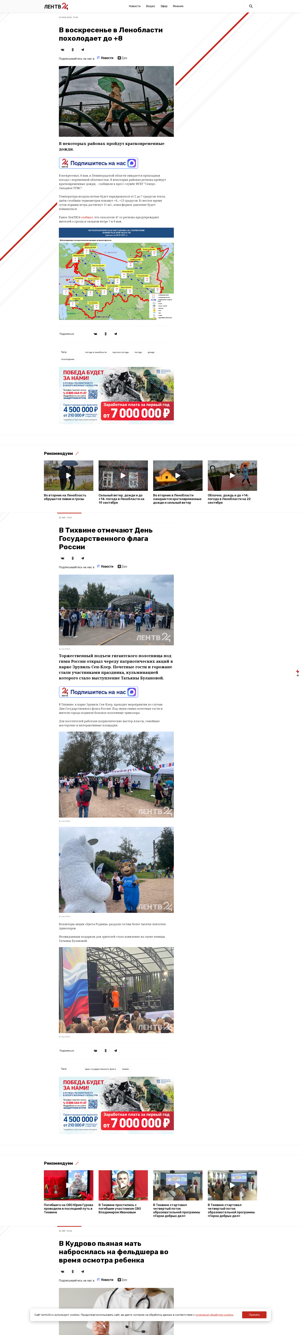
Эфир (163, 6)
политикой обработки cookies (214, 1314)
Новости (135, 6)
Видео (150, 6)
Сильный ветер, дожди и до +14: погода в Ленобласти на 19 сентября (121, 499)
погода (138, 352)
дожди (151, 352)
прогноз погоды (121, 352)
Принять (254, 1314)
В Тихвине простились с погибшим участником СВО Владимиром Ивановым (120, 1208)
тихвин (125, 1069)
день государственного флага (100, 1069)
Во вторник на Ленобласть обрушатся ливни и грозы (65, 497)
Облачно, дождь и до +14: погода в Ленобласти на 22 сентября (229, 499)
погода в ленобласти (96, 352)
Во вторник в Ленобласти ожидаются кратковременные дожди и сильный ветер (177, 499)
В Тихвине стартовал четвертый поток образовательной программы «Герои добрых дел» (176, 1210)
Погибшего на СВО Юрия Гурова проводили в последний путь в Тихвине (68, 1208)
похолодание (67, 359)
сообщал (86, 217)
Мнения (178, 6)
